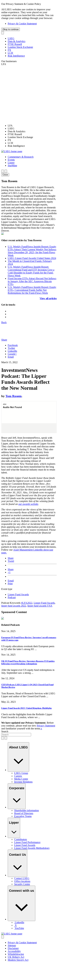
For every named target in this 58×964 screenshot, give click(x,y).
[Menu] (6, 171)
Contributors (20, 839)
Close (5, 174)
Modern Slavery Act (18, 960)
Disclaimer (13, 948)
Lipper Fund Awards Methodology (32, 848)
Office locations (22, 881)
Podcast (12, 597)
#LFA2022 (26, 602)
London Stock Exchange (20, 47)
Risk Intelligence (16, 55)
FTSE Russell (15, 44)
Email (11, 356)
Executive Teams (23, 816)
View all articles (48, 298)
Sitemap (12, 945)
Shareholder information (26, 810)
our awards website (28, 504)
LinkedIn (12, 351)
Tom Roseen (13, 396)
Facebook (13, 345)
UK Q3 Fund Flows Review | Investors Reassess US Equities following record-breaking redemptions (28, 662)
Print (10, 583)
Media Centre (21, 779)
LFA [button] (3, 64)
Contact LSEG (21, 878)
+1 (9, 572)
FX (9, 50)
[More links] (2, 937)
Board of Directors (23, 813)
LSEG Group (21, 773)
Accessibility (14, 951)
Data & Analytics (16, 41)
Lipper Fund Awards (18, 594)
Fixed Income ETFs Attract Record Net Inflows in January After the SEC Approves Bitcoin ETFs (32, 281)
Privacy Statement (46, 725)
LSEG (11, 38)
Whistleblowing (16, 954)
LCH (10, 52)
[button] (21, 156)
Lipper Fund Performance (27, 842)
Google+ (12, 354)
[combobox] (16, 734)
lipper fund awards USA (39, 605)
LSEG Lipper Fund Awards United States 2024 (32, 258)
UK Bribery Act (16, 957)
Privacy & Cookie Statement (22, 23)
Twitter (11, 348)
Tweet (11, 561)
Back (4, 322)
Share (11, 558)
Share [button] (4, 339)
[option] (32, 125)
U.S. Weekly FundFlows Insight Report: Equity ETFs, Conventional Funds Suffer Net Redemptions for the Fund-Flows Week (32, 290)
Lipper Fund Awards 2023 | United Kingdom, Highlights (26, 708)
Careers (18, 776)
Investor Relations (23, 781)
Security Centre (22, 884)
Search (4, 731)
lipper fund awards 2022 (13, 605)
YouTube (19, 928)
